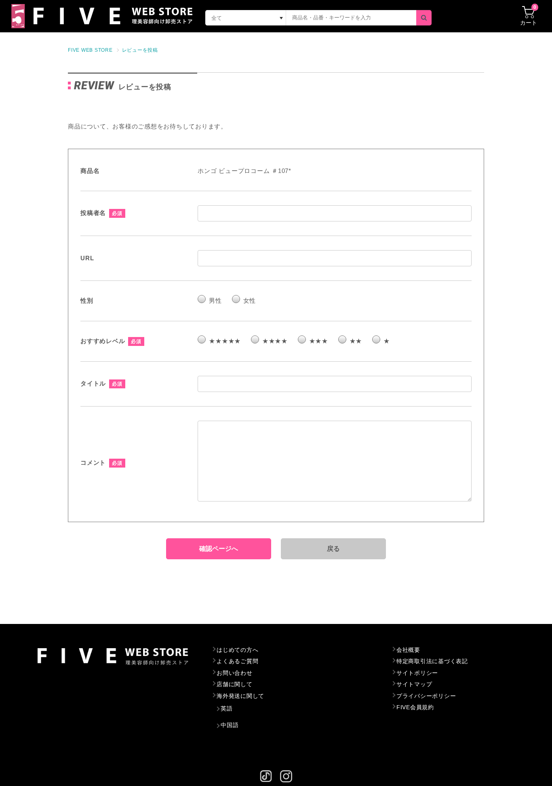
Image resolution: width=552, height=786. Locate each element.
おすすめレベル (102, 340)
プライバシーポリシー (426, 696)
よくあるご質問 (237, 661)
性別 (86, 300)
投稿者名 (93, 212)
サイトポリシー (417, 673)
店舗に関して (235, 684)
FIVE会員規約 (415, 707)
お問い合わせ (235, 673)
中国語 (229, 725)
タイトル (93, 383)
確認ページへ (218, 548)
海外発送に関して (240, 696)
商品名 (89, 170)
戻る (334, 548)
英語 (227, 708)
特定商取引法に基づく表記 (432, 661)
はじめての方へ (237, 650)
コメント (93, 462)
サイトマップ (414, 684)
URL (87, 258)
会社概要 (408, 650)
